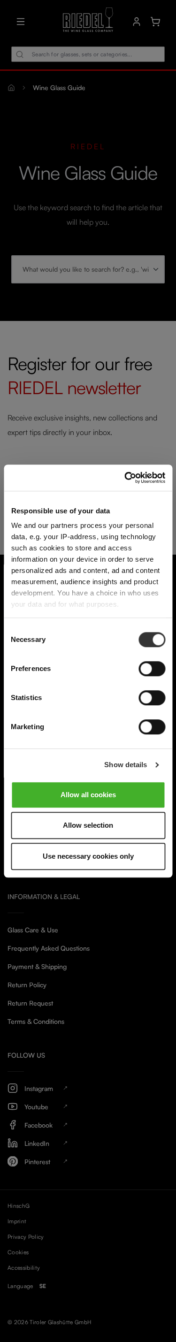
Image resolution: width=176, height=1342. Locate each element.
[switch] (151, 668)
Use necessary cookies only (88, 856)
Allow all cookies (88, 795)
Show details (125, 765)
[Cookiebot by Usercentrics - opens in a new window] (125, 478)
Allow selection (88, 825)
